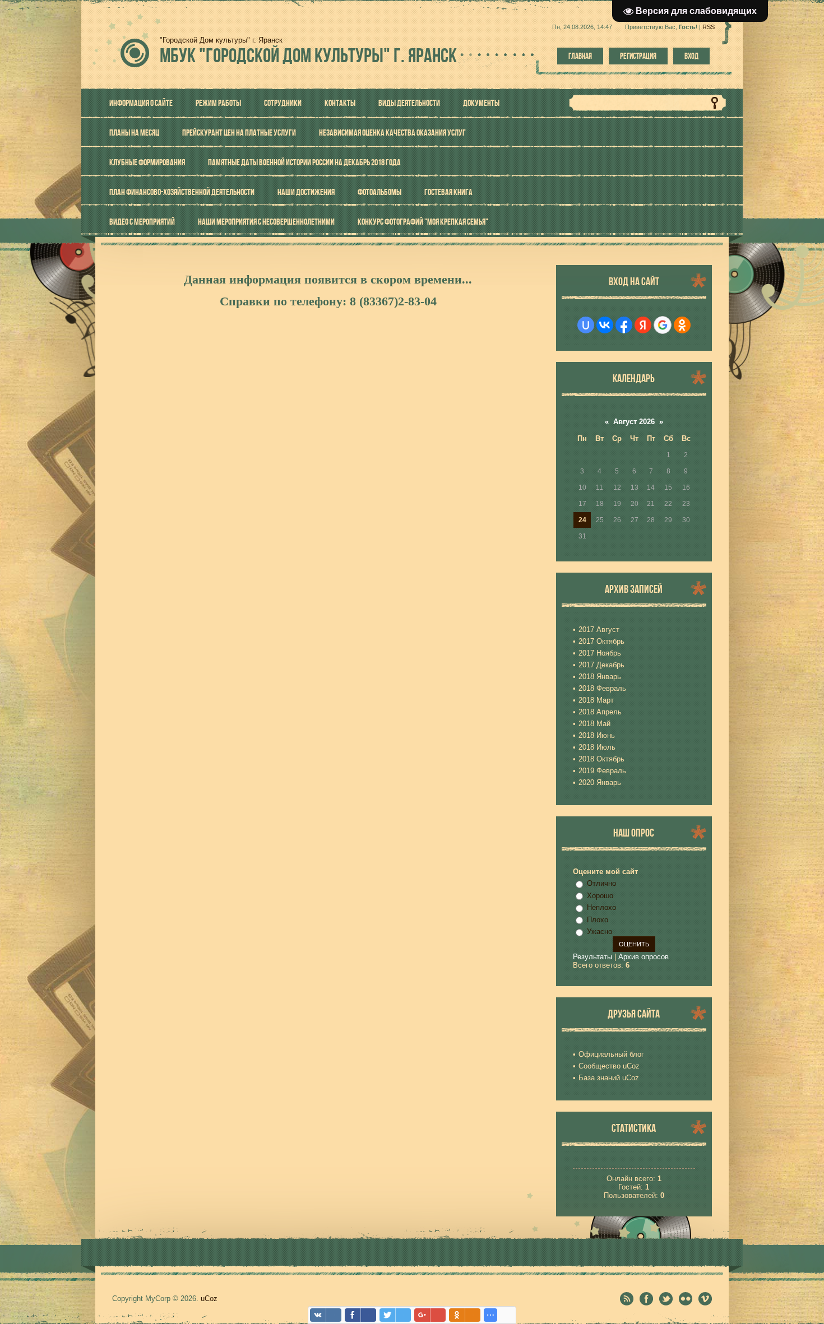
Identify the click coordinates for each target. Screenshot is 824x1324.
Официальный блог (611, 1054)
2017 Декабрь (601, 665)
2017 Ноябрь (599, 653)
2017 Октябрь (601, 641)
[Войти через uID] (585, 325)
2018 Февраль (602, 688)
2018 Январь (599, 676)
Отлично (601, 883)
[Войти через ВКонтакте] (604, 325)
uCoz (209, 1298)
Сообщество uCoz (609, 1066)
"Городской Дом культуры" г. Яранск (308, 55)
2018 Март (596, 700)
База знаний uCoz (608, 1078)
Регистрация (638, 56)
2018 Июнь (596, 735)
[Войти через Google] (663, 325)
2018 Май (594, 723)
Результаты (592, 957)
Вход (691, 56)
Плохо (597, 920)
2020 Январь (599, 782)
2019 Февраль (602, 770)
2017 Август (598, 629)
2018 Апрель (600, 712)
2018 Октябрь (601, 759)
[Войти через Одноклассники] (682, 325)
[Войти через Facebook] (623, 325)
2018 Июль (596, 747)
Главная (580, 56)
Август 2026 (634, 421)
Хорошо (600, 895)
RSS (708, 27)
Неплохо (601, 907)
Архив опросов (643, 957)
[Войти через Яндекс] (643, 325)
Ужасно (599, 931)
